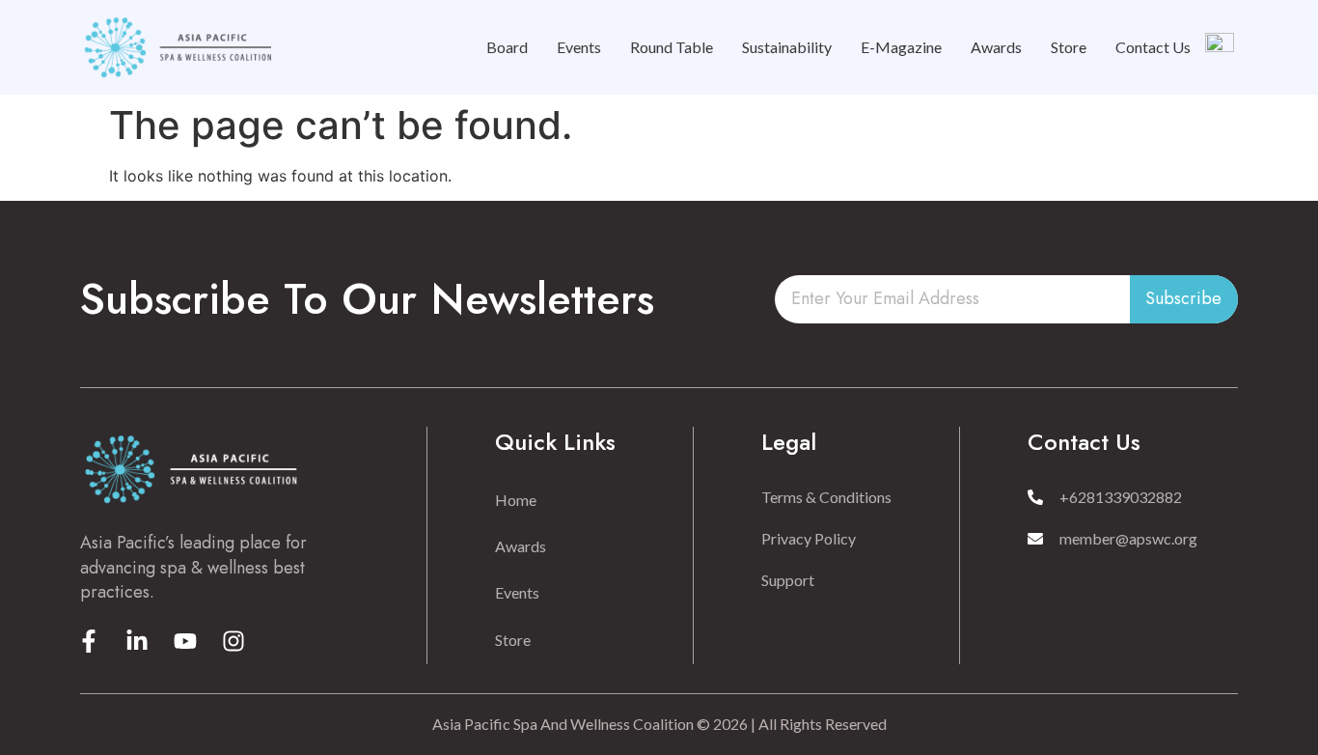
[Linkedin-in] (137, 641)
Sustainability (787, 47)
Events (579, 47)
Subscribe (1183, 298)
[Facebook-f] (89, 641)
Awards (996, 47)
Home (515, 499)
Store (1068, 47)
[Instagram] (233, 641)
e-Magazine (901, 47)
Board (507, 47)
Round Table (671, 47)
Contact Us (1153, 47)
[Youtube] (185, 641)
